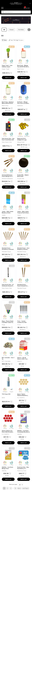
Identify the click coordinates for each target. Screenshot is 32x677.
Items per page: (13, 484)
